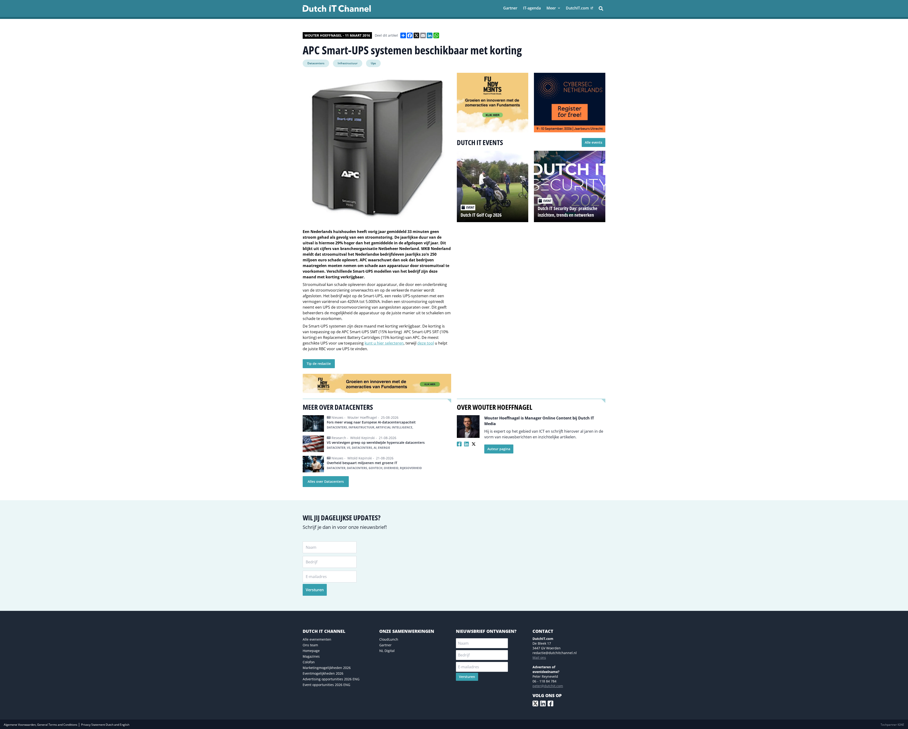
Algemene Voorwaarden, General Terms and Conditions (41, 725)
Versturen (315, 589)
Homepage (311, 650)
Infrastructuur (348, 63)
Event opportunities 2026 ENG (326, 684)
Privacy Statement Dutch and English (105, 725)
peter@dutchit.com (548, 686)
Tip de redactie (319, 363)
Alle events (593, 142)
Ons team (310, 645)
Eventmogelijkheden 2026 (323, 673)
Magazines (311, 656)
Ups (373, 63)
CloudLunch (388, 639)
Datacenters (315, 63)
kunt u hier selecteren (384, 343)
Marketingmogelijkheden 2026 (327, 667)
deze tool (425, 343)
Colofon (309, 662)
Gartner (385, 645)
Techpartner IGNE (892, 725)
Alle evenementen (317, 639)
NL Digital (387, 650)
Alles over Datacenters (326, 481)
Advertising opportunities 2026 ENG (331, 679)
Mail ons (539, 657)
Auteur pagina (498, 449)
